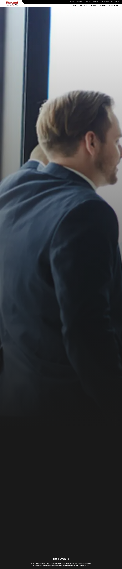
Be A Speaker (87, 2)
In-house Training (107, 2)
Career (117, 2)
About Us (71, 2)
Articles (103, 5)
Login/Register (114, 5)
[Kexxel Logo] (12, 3)
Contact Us (96, 2)
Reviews (93, 5)
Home (75, 5)
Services (79, 2)
